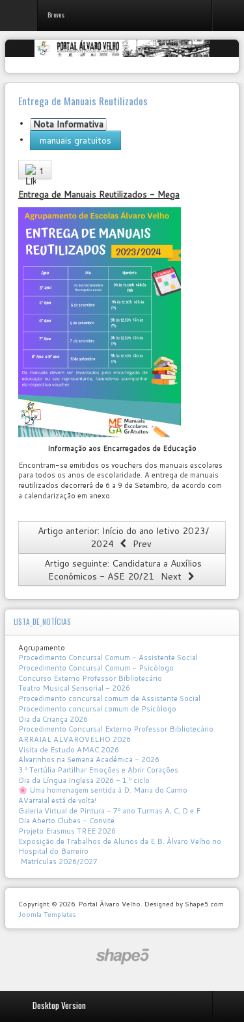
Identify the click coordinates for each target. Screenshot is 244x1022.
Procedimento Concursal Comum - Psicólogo (96, 668)
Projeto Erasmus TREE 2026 (67, 831)
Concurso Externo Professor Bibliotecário (90, 678)
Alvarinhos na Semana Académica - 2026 (88, 759)
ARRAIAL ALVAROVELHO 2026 (74, 739)
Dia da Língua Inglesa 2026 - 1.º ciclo (84, 780)
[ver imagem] (99, 321)
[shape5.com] (122, 957)
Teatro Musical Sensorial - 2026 (74, 688)
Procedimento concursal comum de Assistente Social (109, 698)
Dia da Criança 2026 (53, 719)
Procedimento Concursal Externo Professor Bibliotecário (115, 729)
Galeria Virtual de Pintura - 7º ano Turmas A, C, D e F (109, 811)
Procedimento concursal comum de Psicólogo (97, 709)
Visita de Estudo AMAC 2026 (68, 750)
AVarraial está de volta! (58, 800)
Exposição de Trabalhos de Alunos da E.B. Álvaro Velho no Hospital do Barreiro (119, 846)
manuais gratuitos (75, 140)
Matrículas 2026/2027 (58, 861)
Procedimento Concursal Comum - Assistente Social (108, 657)
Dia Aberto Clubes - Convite (66, 820)
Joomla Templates (46, 914)
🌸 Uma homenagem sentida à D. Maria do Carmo (102, 790)
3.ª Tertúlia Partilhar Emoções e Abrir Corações (98, 770)
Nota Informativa (68, 124)
